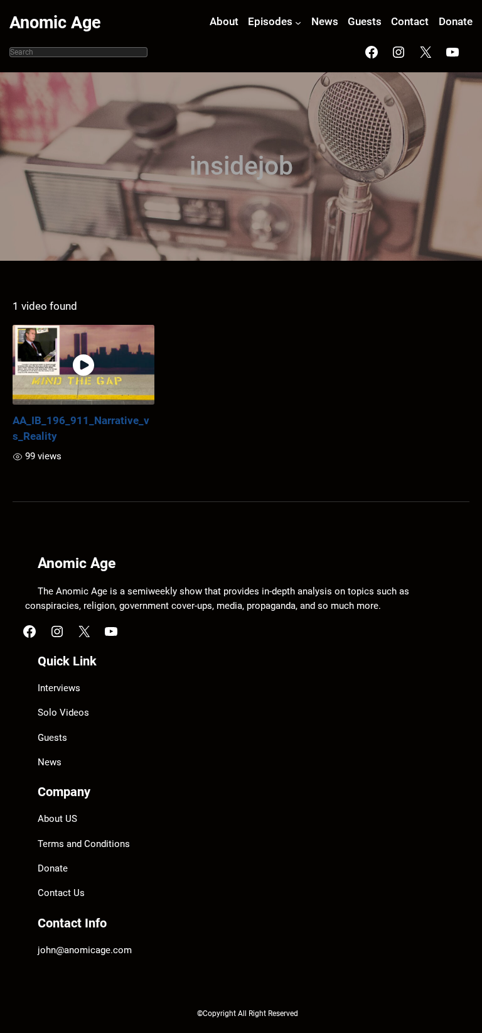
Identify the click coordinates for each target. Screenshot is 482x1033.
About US (57, 819)
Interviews (59, 688)
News (50, 762)
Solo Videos (63, 713)
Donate (53, 868)
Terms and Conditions (84, 844)
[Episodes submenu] (298, 22)
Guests (52, 738)
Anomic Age (55, 22)
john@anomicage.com (85, 950)
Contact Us (61, 893)
